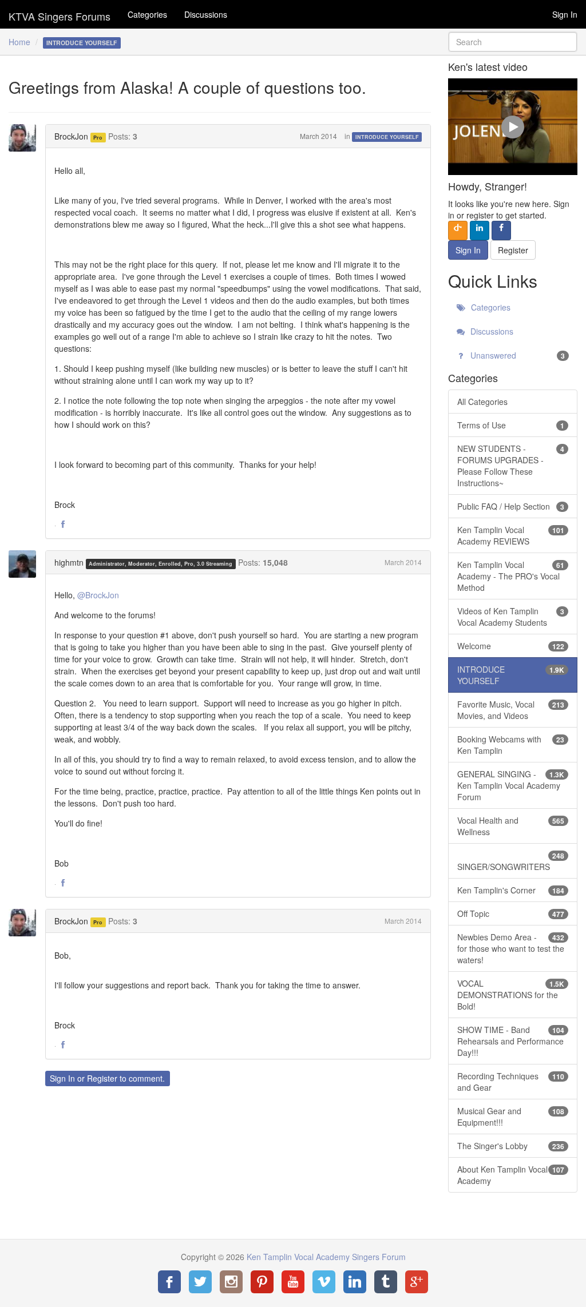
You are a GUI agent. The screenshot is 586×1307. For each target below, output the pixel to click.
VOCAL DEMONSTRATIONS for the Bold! (510, 995)
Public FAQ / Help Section (510, 506)
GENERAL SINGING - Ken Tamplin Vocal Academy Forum (510, 785)
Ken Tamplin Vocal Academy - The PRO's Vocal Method (510, 576)
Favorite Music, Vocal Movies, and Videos (510, 709)
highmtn (69, 562)
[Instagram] (231, 1281)
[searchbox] (513, 41)
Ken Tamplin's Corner (510, 890)
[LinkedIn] (354, 1281)
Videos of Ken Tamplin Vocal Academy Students (510, 616)
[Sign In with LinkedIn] (479, 230)
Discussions (205, 14)
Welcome (510, 645)
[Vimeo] (323, 1281)
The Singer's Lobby (510, 1145)
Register (102, 1078)
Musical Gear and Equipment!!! (510, 1116)
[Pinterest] (262, 1281)
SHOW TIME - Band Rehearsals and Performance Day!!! (510, 1041)
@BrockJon (98, 595)
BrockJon (71, 136)
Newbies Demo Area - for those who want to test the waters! (510, 948)
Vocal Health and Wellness (510, 826)
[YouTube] (293, 1281)
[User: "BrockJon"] (26, 138)
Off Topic (510, 913)
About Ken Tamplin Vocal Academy (510, 1174)
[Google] (416, 1281)
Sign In (564, 14)
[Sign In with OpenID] (458, 230)
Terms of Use (510, 425)
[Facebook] (169, 1281)
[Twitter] (200, 1281)
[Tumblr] (385, 1281)
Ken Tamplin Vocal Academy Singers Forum (59, 14)
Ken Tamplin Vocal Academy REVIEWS (510, 535)
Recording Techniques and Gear (510, 1081)
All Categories (482, 401)
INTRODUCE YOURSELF (387, 137)
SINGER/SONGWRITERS (510, 861)
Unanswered (516, 355)
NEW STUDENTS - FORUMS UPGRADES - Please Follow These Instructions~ (510, 465)
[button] (63, 524)
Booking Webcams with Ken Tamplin (510, 744)
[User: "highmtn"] (26, 564)
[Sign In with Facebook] (501, 230)
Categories (147, 14)
